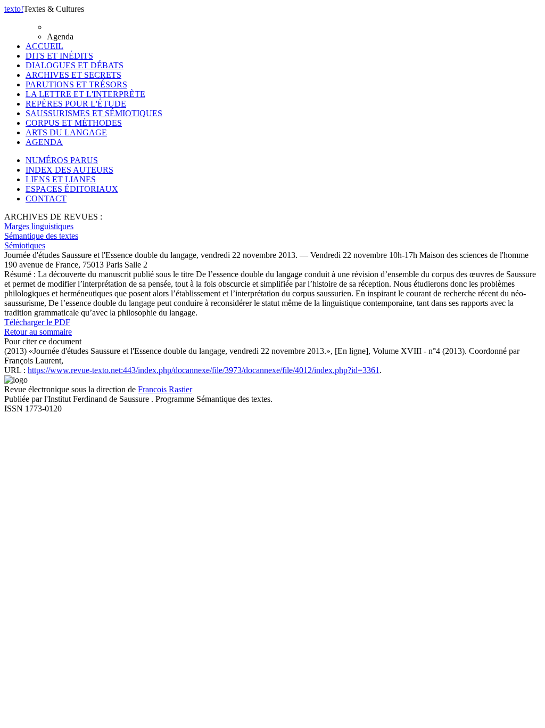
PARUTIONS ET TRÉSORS (76, 84)
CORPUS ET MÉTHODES (74, 122)
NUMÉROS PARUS (62, 160)
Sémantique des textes (41, 235)
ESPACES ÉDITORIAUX (72, 188)
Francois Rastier (165, 389)
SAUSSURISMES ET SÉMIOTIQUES (94, 113)
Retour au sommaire (38, 331)
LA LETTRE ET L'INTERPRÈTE (85, 94)
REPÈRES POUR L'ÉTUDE (76, 103)
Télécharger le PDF (37, 322)
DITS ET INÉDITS (59, 55)
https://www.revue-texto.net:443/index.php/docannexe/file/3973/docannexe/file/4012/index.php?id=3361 (203, 370)
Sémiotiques (24, 245)
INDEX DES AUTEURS (69, 169)
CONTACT (46, 198)
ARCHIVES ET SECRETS (73, 74)
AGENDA (44, 142)
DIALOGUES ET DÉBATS (74, 65)
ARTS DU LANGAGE (66, 132)
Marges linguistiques (38, 226)
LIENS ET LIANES (61, 179)
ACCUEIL (44, 46)
